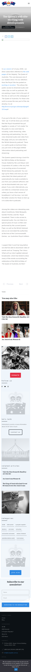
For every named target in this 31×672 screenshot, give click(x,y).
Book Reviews (20, 538)
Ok (16, 669)
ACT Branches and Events (8, 533)
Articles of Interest (21, 533)
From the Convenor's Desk (8, 27)
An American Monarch (15, 333)
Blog (3, 620)
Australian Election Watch (8, 538)
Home (3, 618)
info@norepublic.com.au (11, 653)
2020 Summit (10, 524)
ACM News (11, 529)
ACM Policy (18, 529)
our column (7, 69)
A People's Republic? (21, 524)
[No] (29, 666)
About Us (4, 529)
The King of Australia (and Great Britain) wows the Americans (15, 484)
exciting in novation (9, 85)
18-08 (3, 524)
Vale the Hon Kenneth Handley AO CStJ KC (15, 311)
